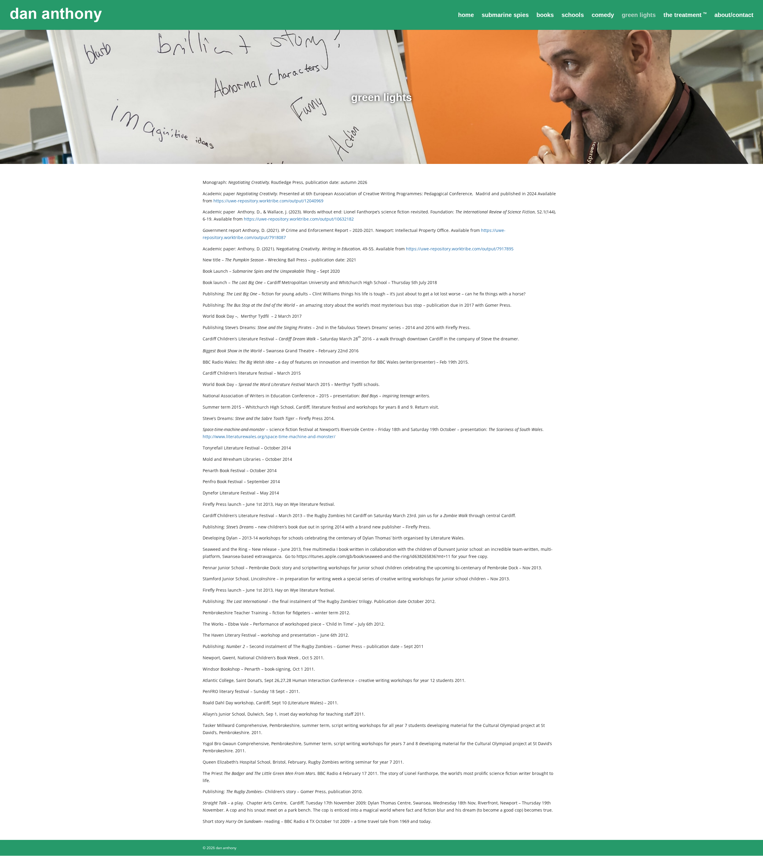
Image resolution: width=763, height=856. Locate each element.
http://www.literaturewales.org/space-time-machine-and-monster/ (269, 436)
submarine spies (505, 15)
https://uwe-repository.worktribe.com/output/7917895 (460, 249)
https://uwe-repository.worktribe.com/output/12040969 (268, 201)
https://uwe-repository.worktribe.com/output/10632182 (299, 219)
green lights (639, 15)
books (545, 15)
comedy (603, 15)
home (466, 15)
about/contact (733, 15)
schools (573, 15)
